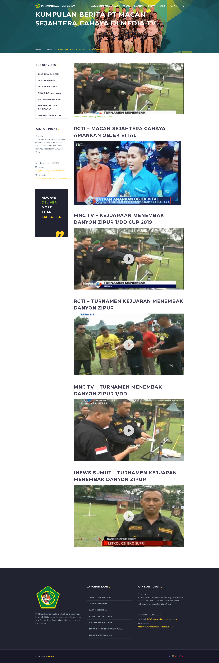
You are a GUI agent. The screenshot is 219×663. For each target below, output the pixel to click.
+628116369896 (52, 163)
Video (109, 116)
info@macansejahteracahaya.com (50, 170)
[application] (129, 259)
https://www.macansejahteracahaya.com (53, 178)
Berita (151, 6)
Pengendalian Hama (49, 93)
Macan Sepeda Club (49, 115)
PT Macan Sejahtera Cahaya (58, 6)
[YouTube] (176, 656)
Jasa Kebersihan (47, 87)
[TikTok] (183, 656)
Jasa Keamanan (47, 80)
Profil (126, 6)
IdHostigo (50, 656)
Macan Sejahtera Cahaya (104, 6)
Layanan (138, 6)
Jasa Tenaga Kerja (49, 74)
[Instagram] (173, 656)
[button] (128, 258)
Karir (162, 6)
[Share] (180, 656)
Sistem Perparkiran (49, 99)
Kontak (174, 6)
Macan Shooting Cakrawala (93, 116)
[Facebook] (170, 656)
